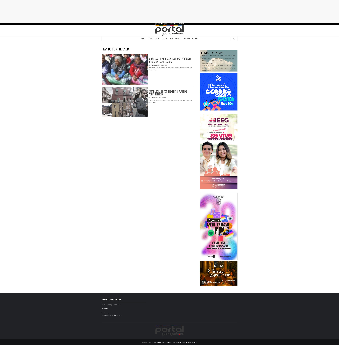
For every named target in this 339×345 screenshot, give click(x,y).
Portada (143, 38)
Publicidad (105, 308)
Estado (157, 38)
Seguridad (186, 38)
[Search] (234, 39)
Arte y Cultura (168, 38)
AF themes (193, 342)
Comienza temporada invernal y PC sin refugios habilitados (169, 60)
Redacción (153, 97)
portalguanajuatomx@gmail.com (112, 315)
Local (151, 38)
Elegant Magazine (181, 342)
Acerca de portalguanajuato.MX (111, 305)
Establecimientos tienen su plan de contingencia (167, 92)
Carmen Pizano (154, 65)
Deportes (195, 38)
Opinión (177, 38)
